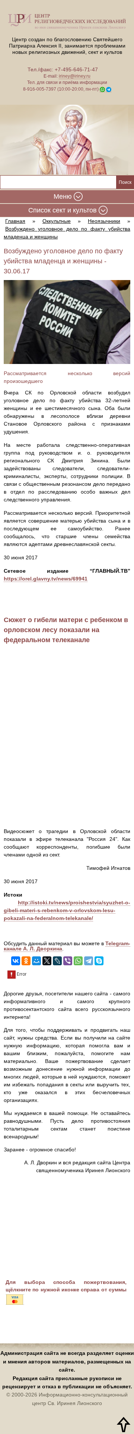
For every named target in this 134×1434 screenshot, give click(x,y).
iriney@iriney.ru (74, 76)
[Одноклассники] (26, 960)
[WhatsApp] (78, 960)
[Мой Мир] (36, 960)
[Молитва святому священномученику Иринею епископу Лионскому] (67, 140)
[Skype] (99, 960)
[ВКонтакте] (15, 960)
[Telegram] (88, 960)
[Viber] (67, 960)
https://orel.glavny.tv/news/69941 (45, 579)
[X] (46, 960)
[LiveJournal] (57, 960)
